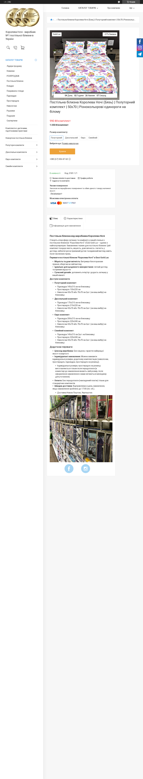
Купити (62, 151)
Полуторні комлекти (15, 145)
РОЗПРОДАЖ (13, 76)
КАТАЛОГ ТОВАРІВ (14, 60)
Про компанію (113, 8)
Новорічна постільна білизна (19, 138)
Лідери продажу (14, 66)
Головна (65, 8)
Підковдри (11, 96)
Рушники (11, 111)
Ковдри (10, 86)
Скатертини (12, 121)
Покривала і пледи (15, 91)
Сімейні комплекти (14, 166)
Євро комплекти (13, 159)
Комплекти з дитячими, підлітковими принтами (16, 129)
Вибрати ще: (64, 143)
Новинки (11, 71)
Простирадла (13, 101)
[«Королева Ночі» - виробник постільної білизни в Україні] (22, 17)
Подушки (11, 116)
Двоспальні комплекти (16, 152)
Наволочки (12, 106)
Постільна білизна (15, 81)
